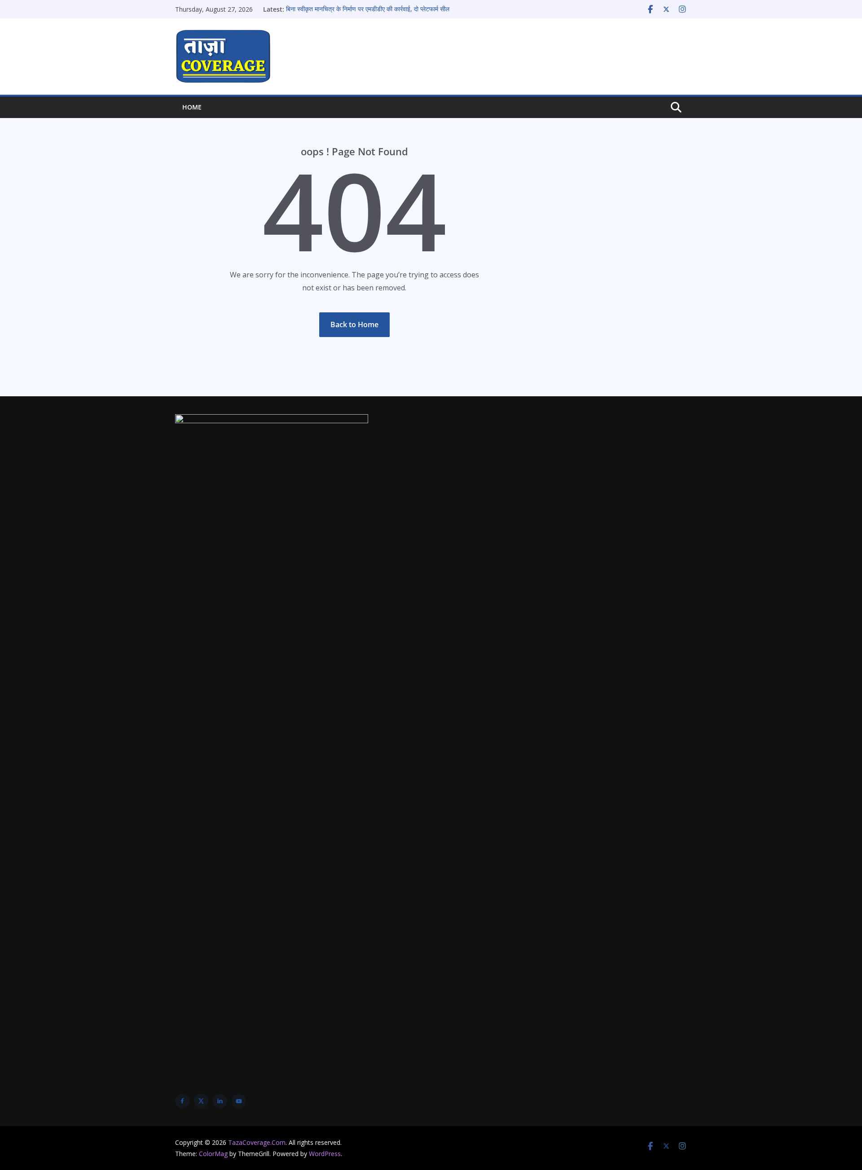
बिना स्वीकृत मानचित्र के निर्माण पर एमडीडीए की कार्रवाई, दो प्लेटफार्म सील (367, 9)
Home (192, 107)
